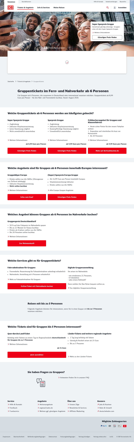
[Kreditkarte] (109, 426)
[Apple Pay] (119, 426)
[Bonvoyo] (124, 426)
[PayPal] (104, 426)
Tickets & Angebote (23, 81)
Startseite (11, 81)
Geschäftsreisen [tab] (26, 1)
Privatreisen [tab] (11, 1)
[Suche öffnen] (107, 7)
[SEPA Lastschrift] (114, 426)
